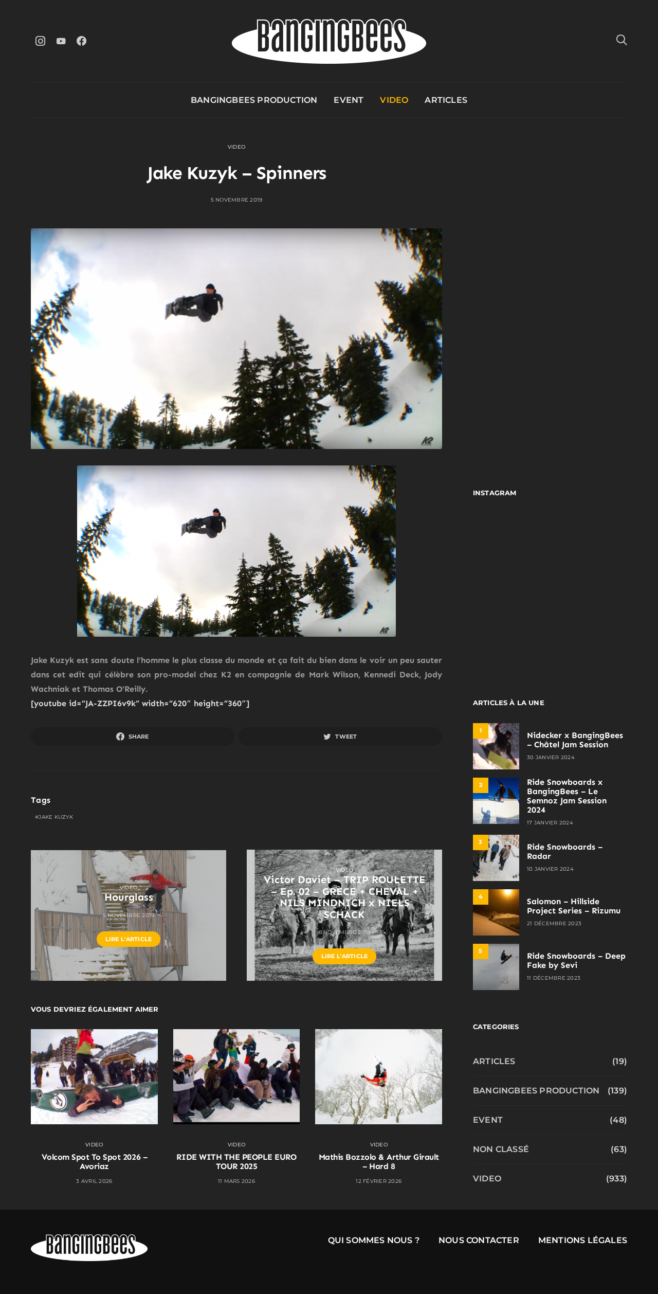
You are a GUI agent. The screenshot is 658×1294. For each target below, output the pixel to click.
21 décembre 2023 (554, 923)
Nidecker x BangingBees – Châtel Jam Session (575, 739)
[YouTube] (60, 41)
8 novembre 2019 (345, 932)
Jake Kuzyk (56, 817)
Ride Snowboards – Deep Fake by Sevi (576, 960)
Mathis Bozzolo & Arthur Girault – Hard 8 (379, 1161)
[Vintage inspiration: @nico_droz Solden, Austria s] (510, 587)
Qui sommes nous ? (373, 1240)
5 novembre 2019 (237, 199)
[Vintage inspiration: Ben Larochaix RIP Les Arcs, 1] (590, 634)
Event (348, 100)
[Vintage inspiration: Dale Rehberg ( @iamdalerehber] (590, 587)
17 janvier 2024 (550, 822)
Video (394, 100)
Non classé (501, 1149)
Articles (446, 100)
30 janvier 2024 (551, 757)
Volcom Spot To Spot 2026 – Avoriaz (95, 1161)
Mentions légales (582, 1240)
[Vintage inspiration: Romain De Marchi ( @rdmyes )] (510, 540)
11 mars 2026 (236, 1181)
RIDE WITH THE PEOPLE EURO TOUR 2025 (236, 1161)
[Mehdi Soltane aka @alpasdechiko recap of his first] (590, 540)
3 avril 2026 (94, 1181)
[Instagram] (40, 41)
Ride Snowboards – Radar (564, 851)
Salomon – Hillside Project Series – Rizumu (573, 905)
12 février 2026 (378, 1181)
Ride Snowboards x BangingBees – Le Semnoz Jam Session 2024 (567, 796)
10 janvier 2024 (550, 869)
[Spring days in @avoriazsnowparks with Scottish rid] (510, 634)
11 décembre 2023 (553, 978)
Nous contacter (478, 1240)
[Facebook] (81, 41)
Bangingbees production (254, 100)
